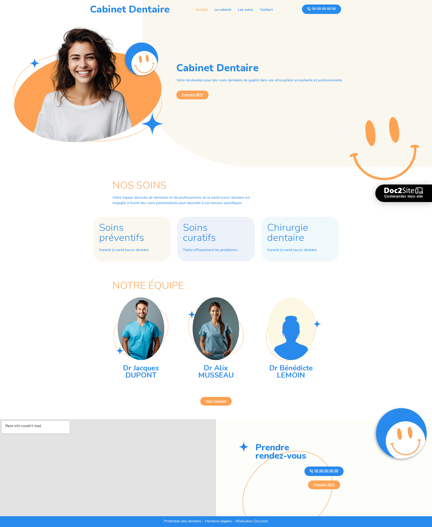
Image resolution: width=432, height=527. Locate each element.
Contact (266, 9)
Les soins (245, 9)
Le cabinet (222, 9)
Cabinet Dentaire (130, 9)
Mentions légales (218, 521)
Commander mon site (403, 196)
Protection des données (182, 521)
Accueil (201, 9)
